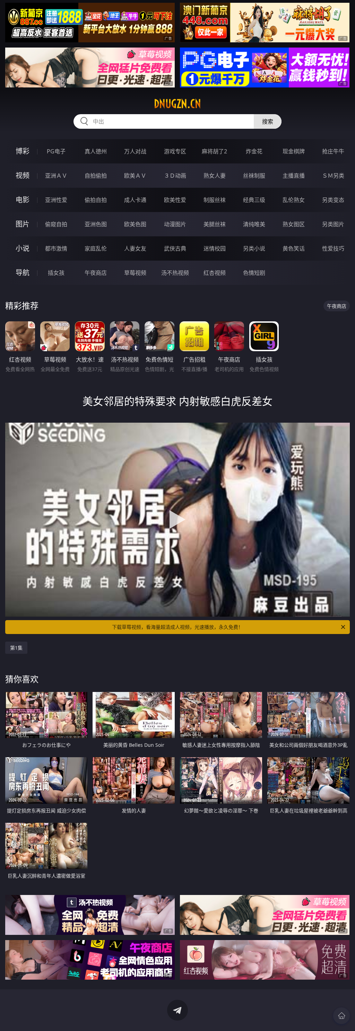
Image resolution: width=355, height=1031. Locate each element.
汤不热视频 (175, 273)
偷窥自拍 (56, 224)
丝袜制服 (254, 175)
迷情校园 (215, 248)
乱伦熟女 (294, 200)
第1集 (16, 647)
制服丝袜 (215, 200)
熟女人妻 (215, 175)
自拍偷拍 (96, 175)
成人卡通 (135, 200)
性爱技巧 (333, 248)
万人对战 (135, 151)
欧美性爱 (175, 200)
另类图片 (333, 224)
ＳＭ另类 (333, 175)
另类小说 (254, 248)
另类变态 (333, 200)
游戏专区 (175, 151)
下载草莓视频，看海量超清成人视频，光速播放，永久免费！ (177, 627)
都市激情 (56, 248)
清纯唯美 (254, 224)
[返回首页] (341, 1015)
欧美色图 (135, 224)
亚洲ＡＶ (56, 175)
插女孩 (56, 273)
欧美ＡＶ (135, 175)
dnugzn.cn (177, 104)
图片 (22, 224)
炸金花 (254, 151)
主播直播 (294, 175)
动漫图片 (175, 224)
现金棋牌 (294, 151)
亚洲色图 (96, 224)
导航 (22, 272)
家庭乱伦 (96, 248)
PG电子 (56, 151)
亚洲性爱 (56, 200)
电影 (22, 199)
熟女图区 (294, 224)
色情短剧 (254, 273)
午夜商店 (96, 273)
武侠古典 (175, 248)
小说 (22, 248)
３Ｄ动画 (175, 175)
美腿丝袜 (215, 224)
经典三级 (254, 200)
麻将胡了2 (214, 151)
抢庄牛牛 (333, 151)
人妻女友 (135, 248)
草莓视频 (135, 273)
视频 (22, 175)
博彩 (22, 151)
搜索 (267, 121)
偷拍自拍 (96, 200)
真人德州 (96, 151)
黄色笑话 (294, 248)
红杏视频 (215, 273)
